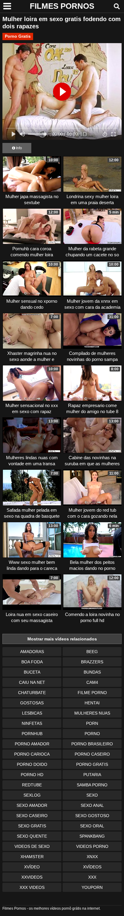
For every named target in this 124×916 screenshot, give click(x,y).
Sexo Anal (92, 805)
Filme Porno (92, 692)
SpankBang (92, 836)
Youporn (92, 887)
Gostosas (32, 702)
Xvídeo (32, 866)
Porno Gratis (18, 36)
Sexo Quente (32, 836)
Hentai (92, 702)
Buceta (32, 672)
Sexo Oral (92, 825)
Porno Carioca (32, 754)
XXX (92, 877)
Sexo (92, 795)
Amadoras (32, 651)
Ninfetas (32, 723)
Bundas (92, 672)
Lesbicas (32, 713)
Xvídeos (92, 866)
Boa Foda (32, 661)
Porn (92, 723)
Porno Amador (32, 743)
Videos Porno (92, 846)
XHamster (32, 856)
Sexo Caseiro (32, 815)
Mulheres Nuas (92, 713)
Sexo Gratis (32, 825)
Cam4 (92, 682)
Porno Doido (32, 764)
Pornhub (32, 733)
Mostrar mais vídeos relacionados (62, 638)
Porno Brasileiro (92, 743)
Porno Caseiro (92, 754)
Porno (92, 733)
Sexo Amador (32, 805)
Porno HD (32, 774)
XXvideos (31, 877)
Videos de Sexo (32, 846)
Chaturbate (32, 692)
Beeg (92, 651)
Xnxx (92, 856)
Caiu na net (32, 682)
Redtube (32, 784)
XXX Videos (32, 887)
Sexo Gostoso (92, 815)
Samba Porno (92, 784)
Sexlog (32, 795)
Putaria (92, 774)
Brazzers (92, 661)
